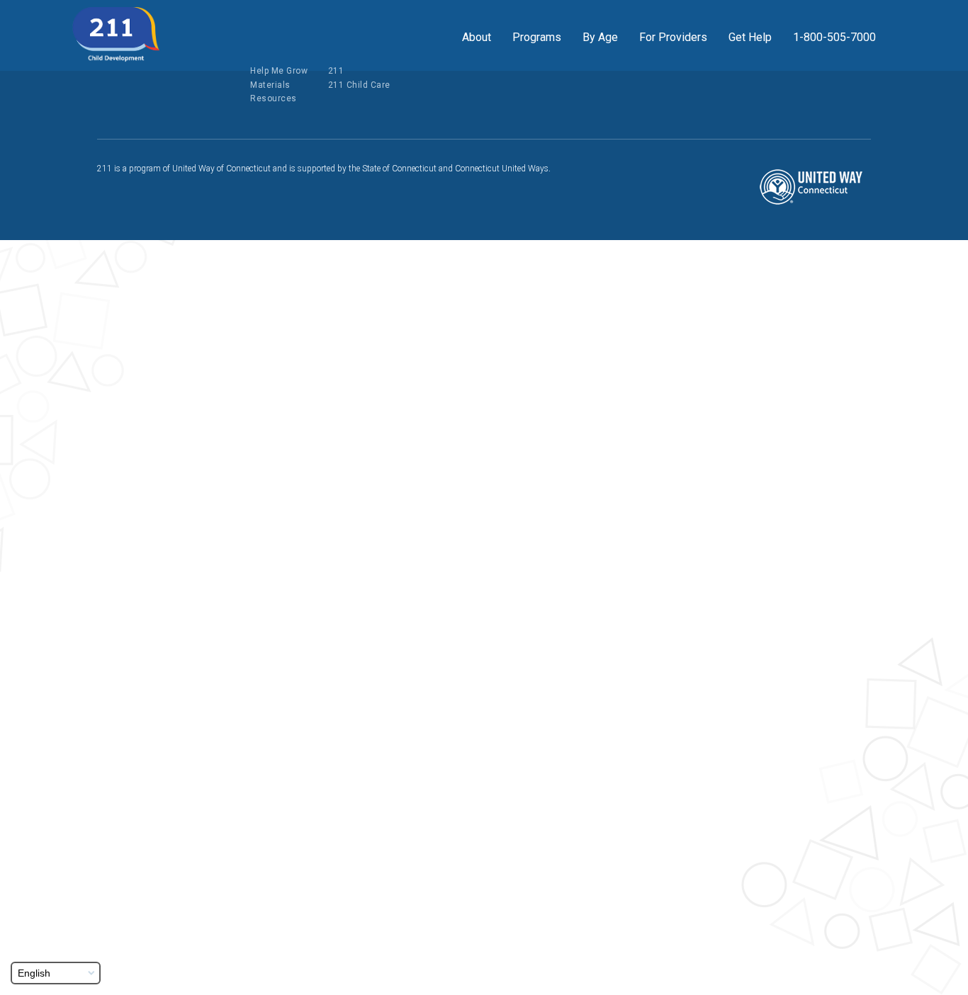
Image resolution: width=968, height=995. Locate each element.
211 (336, 71)
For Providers (673, 37)
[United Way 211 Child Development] (116, 34)
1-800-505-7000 (834, 37)
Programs (536, 37)
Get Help (750, 37)
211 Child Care (359, 85)
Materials (270, 85)
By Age (600, 37)
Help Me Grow (279, 71)
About (476, 37)
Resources (273, 98)
